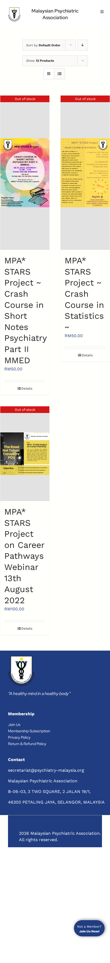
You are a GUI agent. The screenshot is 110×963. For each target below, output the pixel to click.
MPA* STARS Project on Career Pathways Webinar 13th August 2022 (24, 556)
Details (26, 388)
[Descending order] (82, 45)
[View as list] (59, 74)
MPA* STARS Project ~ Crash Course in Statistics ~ (84, 293)
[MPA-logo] (14, 14)
